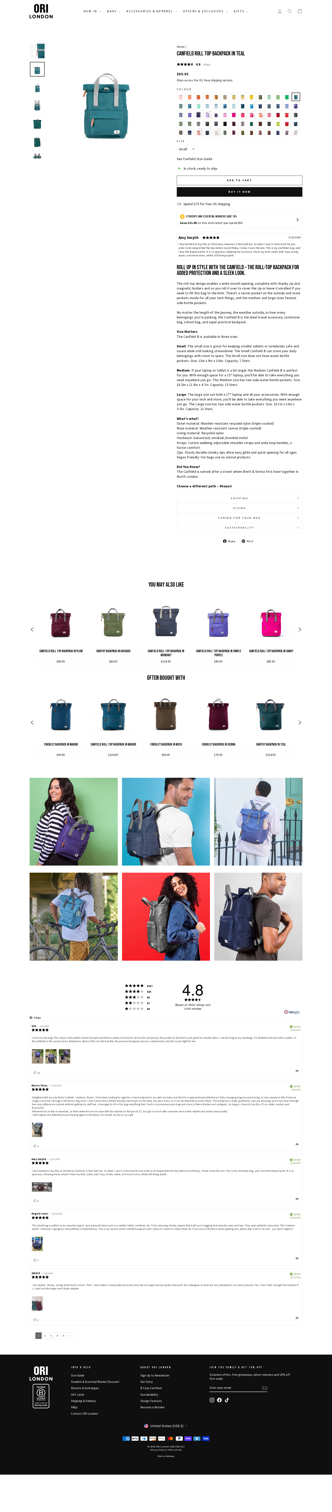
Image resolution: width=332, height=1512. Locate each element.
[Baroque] (269, 115)
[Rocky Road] (251, 132)
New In (91, 11)
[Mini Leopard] (269, 132)
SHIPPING (239, 498)
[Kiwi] (278, 97)
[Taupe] (225, 97)
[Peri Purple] (296, 106)
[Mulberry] (198, 115)
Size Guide (78, 1375)
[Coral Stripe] (198, 132)
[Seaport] (225, 106)
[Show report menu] (297, 1072)
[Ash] (207, 123)
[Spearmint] (207, 106)
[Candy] (234, 115)
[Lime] (278, 123)
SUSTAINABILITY (239, 527)
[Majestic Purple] (216, 115)
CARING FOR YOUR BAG (239, 518)
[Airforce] (269, 106)
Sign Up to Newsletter (154, 1375)
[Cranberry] (278, 115)
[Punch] (181, 97)
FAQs (74, 1407)
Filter (37, 1018)
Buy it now (239, 191)
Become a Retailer (152, 1407)
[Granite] (181, 123)
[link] (61, 629)
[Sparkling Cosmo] (243, 115)
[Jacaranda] (287, 106)
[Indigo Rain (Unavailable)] (296, 132)
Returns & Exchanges (85, 1388)
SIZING (239, 508)
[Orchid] (225, 115)
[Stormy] (198, 123)
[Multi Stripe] (243, 123)
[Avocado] (260, 97)
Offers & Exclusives (204, 11)
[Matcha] (269, 97)
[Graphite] (296, 115)
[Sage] (181, 106)
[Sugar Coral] (260, 115)
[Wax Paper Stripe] (216, 132)
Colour (184, 89)
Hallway (170, 1456)
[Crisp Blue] (260, 106)
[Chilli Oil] (287, 115)
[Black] (225, 123)
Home (181, 47)
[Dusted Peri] (181, 115)
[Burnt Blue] (278, 106)
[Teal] (296, 97)
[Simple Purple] (190, 115)
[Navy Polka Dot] (278, 132)
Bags (112, 11)
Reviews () (193, 64)
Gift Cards (77, 1394)
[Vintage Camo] (181, 132)
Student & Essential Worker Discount (95, 1382)
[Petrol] (190, 106)
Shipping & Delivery (83, 1401)
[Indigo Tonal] (190, 132)
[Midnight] (216, 123)
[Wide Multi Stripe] (287, 132)
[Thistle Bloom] (207, 115)
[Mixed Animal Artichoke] (225, 132)
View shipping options (218, 80)
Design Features (151, 1401)
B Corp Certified (151, 1388)
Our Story (146, 1382)
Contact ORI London (84, 1413)
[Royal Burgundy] (234, 132)
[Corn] (216, 97)
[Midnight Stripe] (207, 132)
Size (181, 141)
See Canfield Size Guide (194, 159)
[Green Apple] (287, 97)
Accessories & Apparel (150, 11)
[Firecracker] (190, 97)
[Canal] (234, 106)
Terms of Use (175, 1449)
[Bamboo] (234, 97)
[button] (32, 629)
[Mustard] (251, 97)
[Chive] (243, 132)
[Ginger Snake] (260, 123)
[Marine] (243, 106)
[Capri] (198, 106)
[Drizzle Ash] (269, 123)
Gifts (240, 11)
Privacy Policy (157, 1449)
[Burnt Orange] (198, 97)
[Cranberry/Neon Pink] (287, 123)
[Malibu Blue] (251, 106)
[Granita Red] (251, 115)
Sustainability (149, 1394)
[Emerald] (251, 123)
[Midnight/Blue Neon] (296, 123)
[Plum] (234, 123)
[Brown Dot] (260, 132)
